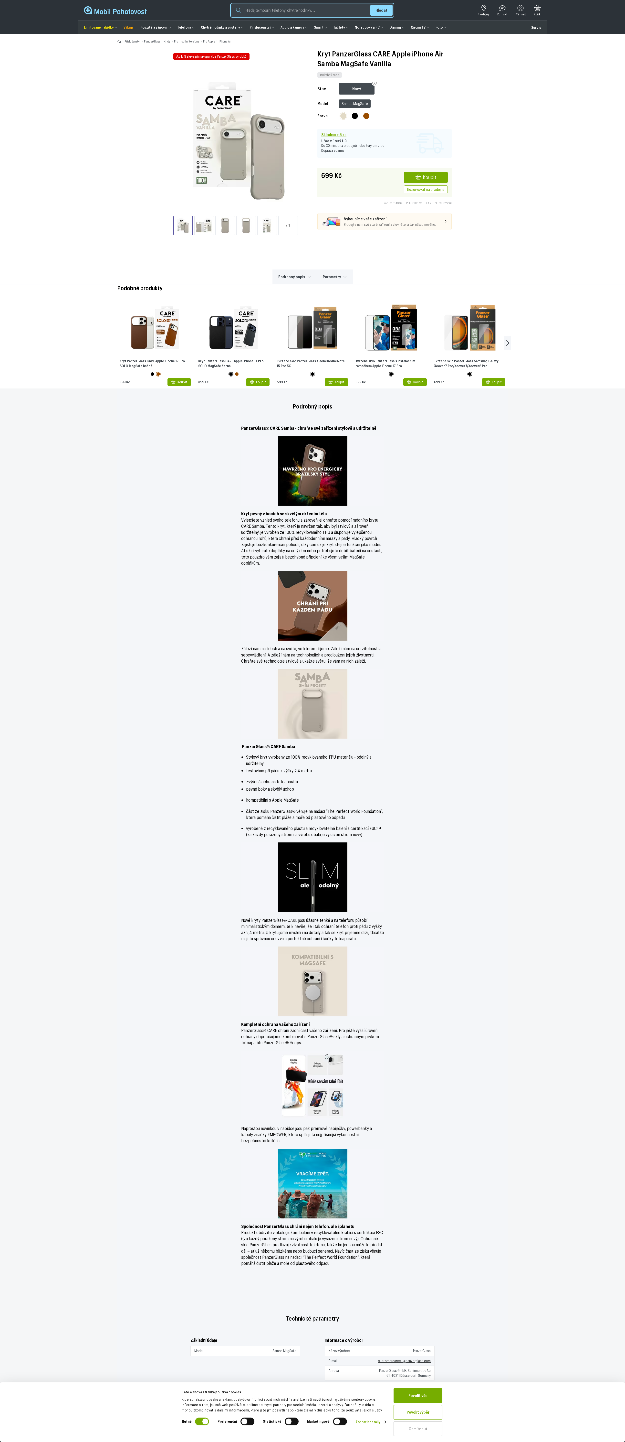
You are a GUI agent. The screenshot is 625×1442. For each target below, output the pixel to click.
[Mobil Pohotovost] (115, 10)
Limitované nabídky (99, 27)
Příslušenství (260, 27)
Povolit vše (417, 1395)
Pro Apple (209, 41)
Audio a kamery (292, 27)
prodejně (350, 145)
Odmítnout (418, 1428)
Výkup (128, 27)
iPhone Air (225, 41)
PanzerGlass (152, 41)
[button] (312, 10)
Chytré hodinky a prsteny (220, 27)
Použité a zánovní (154, 27)
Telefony (184, 27)
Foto (439, 27)
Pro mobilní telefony (186, 41)
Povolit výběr (418, 1412)
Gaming (395, 27)
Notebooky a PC (367, 27)
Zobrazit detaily (367, 1422)
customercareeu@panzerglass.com (404, 1361)
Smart (318, 27)
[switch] (247, 1421)
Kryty (167, 41)
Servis (536, 27)
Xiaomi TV (418, 27)
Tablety (339, 27)
